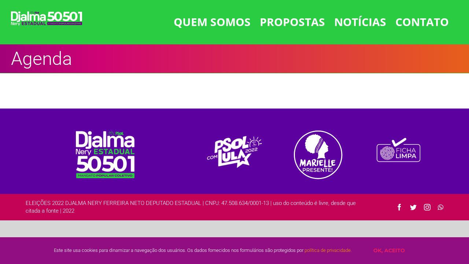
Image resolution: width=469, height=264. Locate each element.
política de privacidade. (328, 250)
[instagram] (427, 207)
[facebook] (399, 207)
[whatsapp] (440, 207)
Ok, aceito (389, 250)
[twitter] (413, 207)
